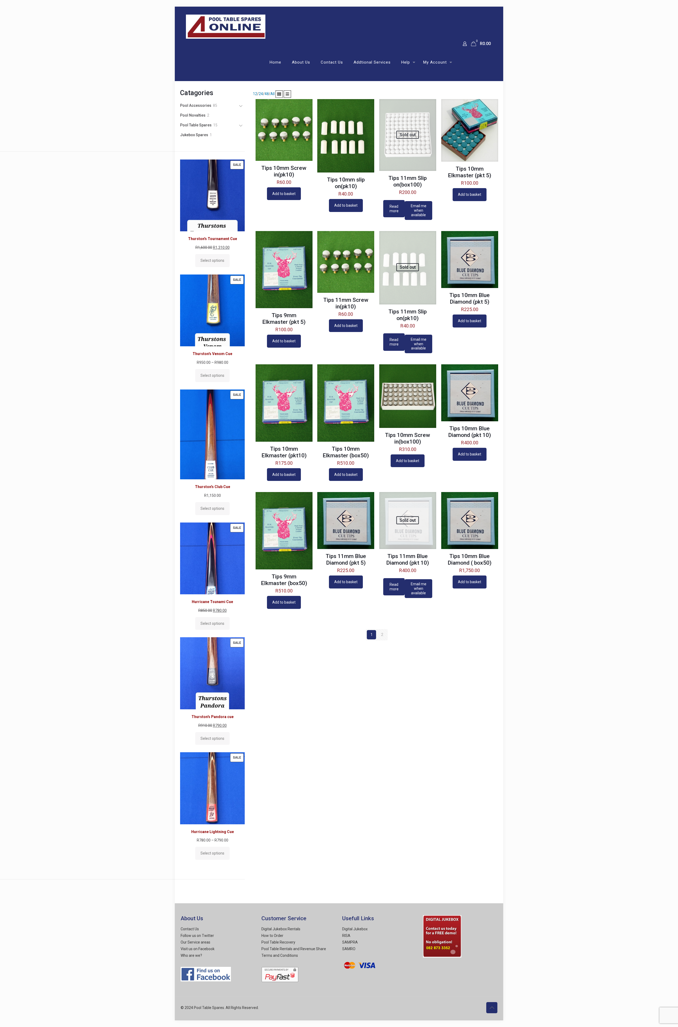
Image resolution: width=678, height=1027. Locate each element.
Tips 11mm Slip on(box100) (408, 181)
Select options (212, 260)
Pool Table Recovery (278, 942)
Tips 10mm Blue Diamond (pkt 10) (469, 431)
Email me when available (418, 210)
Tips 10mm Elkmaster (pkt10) (284, 452)
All (272, 94)
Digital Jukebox (355, 929)
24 (261, 94)
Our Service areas (195, 942)
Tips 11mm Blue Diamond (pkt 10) (407, 559)
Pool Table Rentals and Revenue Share (293, 949)
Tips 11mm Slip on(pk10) (408, 314)
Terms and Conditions (279, 955)
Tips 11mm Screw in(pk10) (345, 303)
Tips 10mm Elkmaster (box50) (346, 452)
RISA (346, 935)
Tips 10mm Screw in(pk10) (283, 171)
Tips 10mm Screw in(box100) (407, 438)
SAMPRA (350, 942)
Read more (394, 208)
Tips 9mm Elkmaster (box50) (284, 579)
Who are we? (191, 955)
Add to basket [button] (284, 194)
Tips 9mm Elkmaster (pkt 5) (284, 318)
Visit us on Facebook (198, 949)
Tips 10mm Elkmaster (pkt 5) (469, 172)
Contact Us (190, 929)
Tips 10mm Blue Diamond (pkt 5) (469, 298)
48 (267, 94)
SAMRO (348, 949)
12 (255, 94)
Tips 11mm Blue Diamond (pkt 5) (346, 559)
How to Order (272, 935)
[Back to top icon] (491, 1007)
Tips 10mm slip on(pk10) (346, 182)
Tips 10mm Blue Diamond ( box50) (470, 559)
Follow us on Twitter (197, 935)
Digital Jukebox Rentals (280, 929)
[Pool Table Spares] (225, 25)
